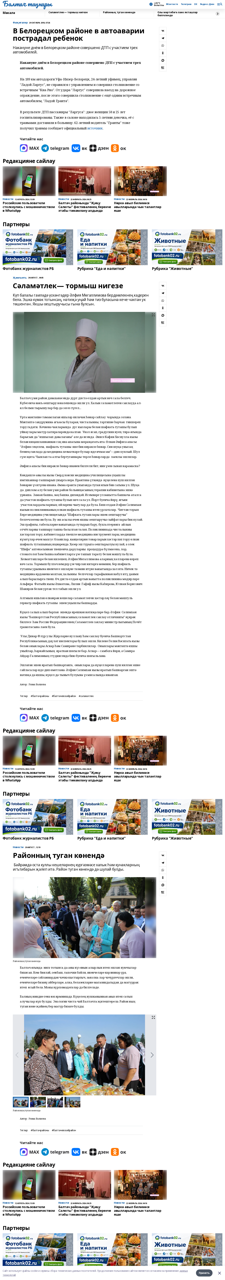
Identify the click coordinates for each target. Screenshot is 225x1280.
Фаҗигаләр (20, 22)
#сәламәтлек (86, 696)
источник (95, 128)
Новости (18, 847)
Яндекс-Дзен (207, 4)
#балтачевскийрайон (64, 696)
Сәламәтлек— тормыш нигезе (68, 12)
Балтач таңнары (27, 4)
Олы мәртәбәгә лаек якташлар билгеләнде (178, 14)
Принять (204, 1273)
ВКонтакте (172, 4)
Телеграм (186, 4)
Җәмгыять (20, 277)
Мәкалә (9, 13)
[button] (152, 1055)
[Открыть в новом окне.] (29, 148)
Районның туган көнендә (119, 12)
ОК (195, 4)
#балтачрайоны (40, 696)
